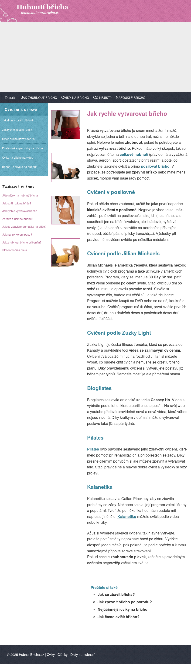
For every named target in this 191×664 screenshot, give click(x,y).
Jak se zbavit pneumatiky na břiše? (24, 226)
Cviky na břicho (75, 97)
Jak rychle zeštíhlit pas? (17, 129)
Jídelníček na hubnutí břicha (20, 195)
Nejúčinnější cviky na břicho (122, 609)
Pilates (93, 449)
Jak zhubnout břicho (39, 97)
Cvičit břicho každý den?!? (18, 139)
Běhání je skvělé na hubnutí (19, 167)
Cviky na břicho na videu (17, 157)
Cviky (51, 654)
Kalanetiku (126, 516)
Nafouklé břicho (130, 97)
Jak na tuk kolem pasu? (17, 234)
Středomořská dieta (14, 250)
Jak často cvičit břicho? (119, 616)
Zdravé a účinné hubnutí (17, 219)
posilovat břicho (155, 166)
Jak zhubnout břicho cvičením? (21, 242)
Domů (10, 97)
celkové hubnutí (134, 154)
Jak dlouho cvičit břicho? (17, 120)
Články (63, 654)
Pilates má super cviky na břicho (22, 148)
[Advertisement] (95, 56)
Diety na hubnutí (82, 654)
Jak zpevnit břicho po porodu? (125, 601)
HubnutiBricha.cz (31, 654)
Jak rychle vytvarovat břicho (19, 211)
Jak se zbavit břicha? (116, 594)
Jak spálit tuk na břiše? (16, 203)
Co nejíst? (102, 97)
